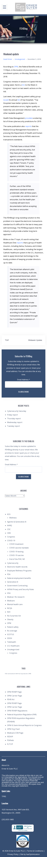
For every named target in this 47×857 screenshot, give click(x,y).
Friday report (12, 415)
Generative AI (12, 582)
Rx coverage (12, 631)
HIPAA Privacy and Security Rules (20, 589)
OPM (16, 66)
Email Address (23, 379)
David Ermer (7, 59)
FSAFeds (10, 740)
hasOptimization (33, 854)
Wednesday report (14, 422)
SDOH (9, 638)
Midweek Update (35, 340)
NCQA (9, 608)
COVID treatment (16, 544)
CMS (9, 533)
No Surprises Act (14, 616)
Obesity (10, 619)
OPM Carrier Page (14, 696)
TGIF (7, 340)
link (23, 85)
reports (28, 126)
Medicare (11, 600)
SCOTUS (10, 634)
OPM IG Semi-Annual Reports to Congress (24, 725)
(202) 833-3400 (8, 819)
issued (6, 100)
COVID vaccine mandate (19, 548)
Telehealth (11, 642)
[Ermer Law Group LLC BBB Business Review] (23, 828)
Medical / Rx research (15, 597)
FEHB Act (10, 699)
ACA (8, 514)
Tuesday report (13, 426)
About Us (5, 765)
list (18, 100)
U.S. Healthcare (13, 646)
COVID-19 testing (16, 551)
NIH (8, 612)
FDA (8, 574)
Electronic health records (17, 567)
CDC (9, 529)
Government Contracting (17, 585)
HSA (8, 593)
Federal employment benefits (19, 578)
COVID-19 (11, 540)
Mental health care (15, 604)
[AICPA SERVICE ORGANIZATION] (22, 841)
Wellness (13, 518)
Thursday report (14, 418)
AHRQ (9, 525)
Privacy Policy (12, 854)
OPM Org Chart (13, 729)
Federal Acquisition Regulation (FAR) (22, 714)
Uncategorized (20, 59)
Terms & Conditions (35, 851)
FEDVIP (10, 736)
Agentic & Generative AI (16, 522)
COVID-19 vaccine (16, 555)
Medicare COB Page (15, 733)
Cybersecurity (12, 563)
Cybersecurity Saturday (16, 411)
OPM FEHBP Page (14, 692)
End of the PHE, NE (17, 559)
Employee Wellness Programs (19, 570)
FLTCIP (10, 744)
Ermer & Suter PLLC (10, 769)
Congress (11, 537)
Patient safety (12, 627)
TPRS (4, 796)
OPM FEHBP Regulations (17, 710)
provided (28, 118)
